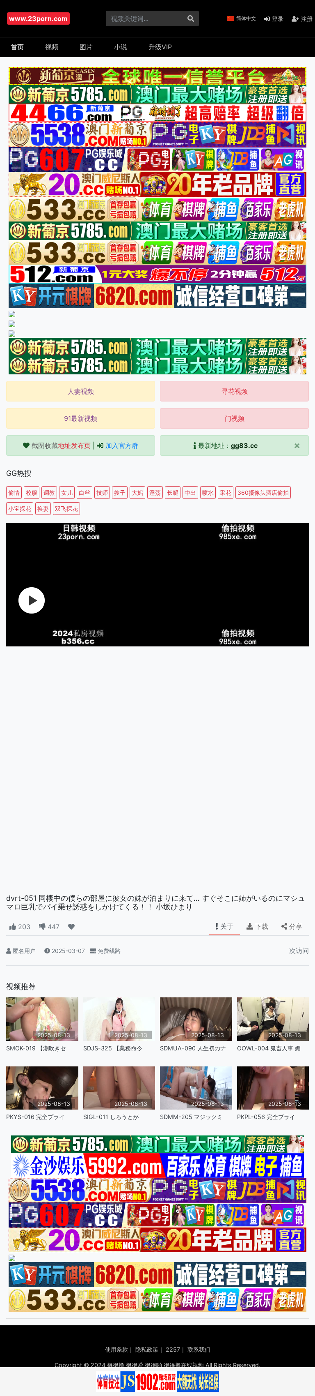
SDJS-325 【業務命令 (112, 1048)
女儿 (67, 492)
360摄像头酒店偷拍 (263, 492)
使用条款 (116, 1349)
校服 (31, 492)
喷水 (208, 492)
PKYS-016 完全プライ (35, 1116)
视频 (51, 47)
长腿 (172, 492)
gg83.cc (244, 445)
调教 (49, 492)
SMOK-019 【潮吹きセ (36, 1048)
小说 (120, 47)
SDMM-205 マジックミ (191, 1116)
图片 (86, 47)
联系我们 (198, 1349)
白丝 (84, 492)
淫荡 (155, 492)
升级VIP (160, 47)
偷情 (14, 492)
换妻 (43, 508)
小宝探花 (19, 508)
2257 (173, 1349)
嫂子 (120, 492)
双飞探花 (66, 508)
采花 (225, 492)
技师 (102, 492)
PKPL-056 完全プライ (266, 1116)
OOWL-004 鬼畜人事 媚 (269, 1048)
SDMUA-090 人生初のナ (193, 1048)
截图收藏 (61, 445)
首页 (17, 47)
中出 (190, 492)
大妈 (137, 492)
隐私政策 (146, 1349)
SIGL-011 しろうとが (111, 1116)
